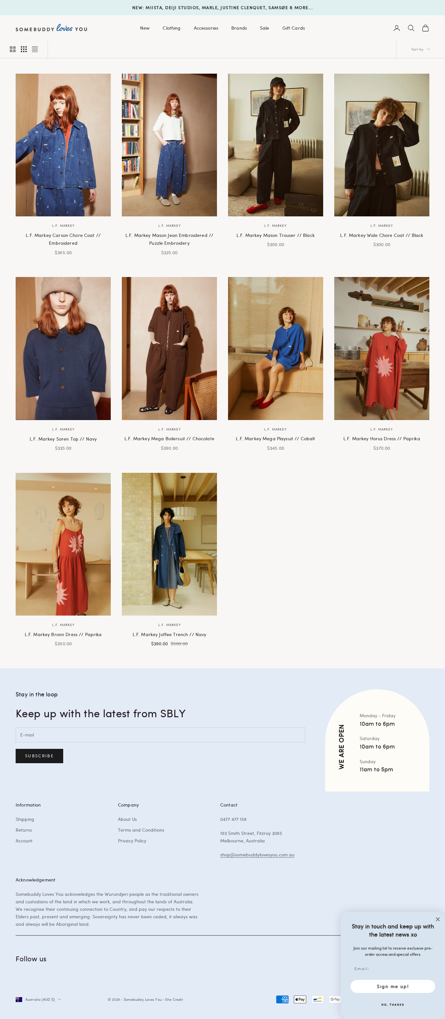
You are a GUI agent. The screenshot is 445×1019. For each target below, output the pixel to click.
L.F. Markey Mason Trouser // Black (276, 235)
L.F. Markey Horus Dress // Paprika (381, 438)
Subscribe (39, 756)
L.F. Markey (63, 225)
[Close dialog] (438, 919)
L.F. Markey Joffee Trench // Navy (170, 634)
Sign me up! (393, 986)
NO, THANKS (392, 1004)
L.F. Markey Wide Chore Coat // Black (381, 235)
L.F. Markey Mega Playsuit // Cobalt (275, 438)
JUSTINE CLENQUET (243, 7)
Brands (239, 27)
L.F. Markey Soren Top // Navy (63, 438)
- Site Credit (173, 999)
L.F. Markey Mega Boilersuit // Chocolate (169, 438)
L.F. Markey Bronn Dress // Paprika (63, 634)
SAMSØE (278, 7)
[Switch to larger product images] (13, 49)
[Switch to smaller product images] (24, 49)
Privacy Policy (132, 840)
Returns (24, 830)
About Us (127, 819)
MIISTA (154, 7)
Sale (264, 27)
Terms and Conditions (141, 830)
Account (24, 840)
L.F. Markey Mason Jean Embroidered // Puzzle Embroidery (169, 239)
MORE (301, 7)
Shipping (25, 819)
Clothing (171, 27)
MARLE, (210, 7)
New (145, 27)
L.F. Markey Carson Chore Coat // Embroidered (63, 239)
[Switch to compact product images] (35, 49)
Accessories (206, 27)
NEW (137, 7)
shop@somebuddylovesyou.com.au (257, 855)
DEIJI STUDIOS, (182, 7)
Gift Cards (293, 27)
